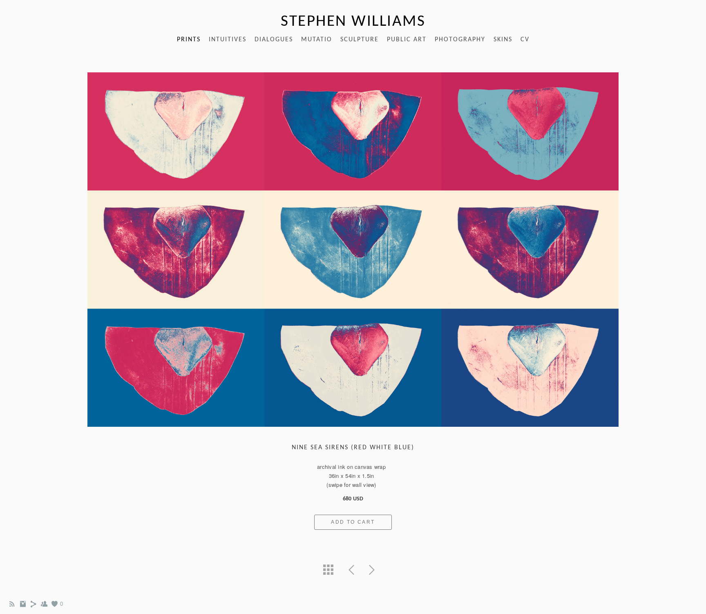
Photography (460, 39)
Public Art (407, 39)
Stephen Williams (353, 22)
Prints (189, 39)
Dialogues (274, 39)
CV (525, 39)
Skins (503, 39)
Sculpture (359, 39)
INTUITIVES (227, 39)
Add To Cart (353, 522)
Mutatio (316, 39)
